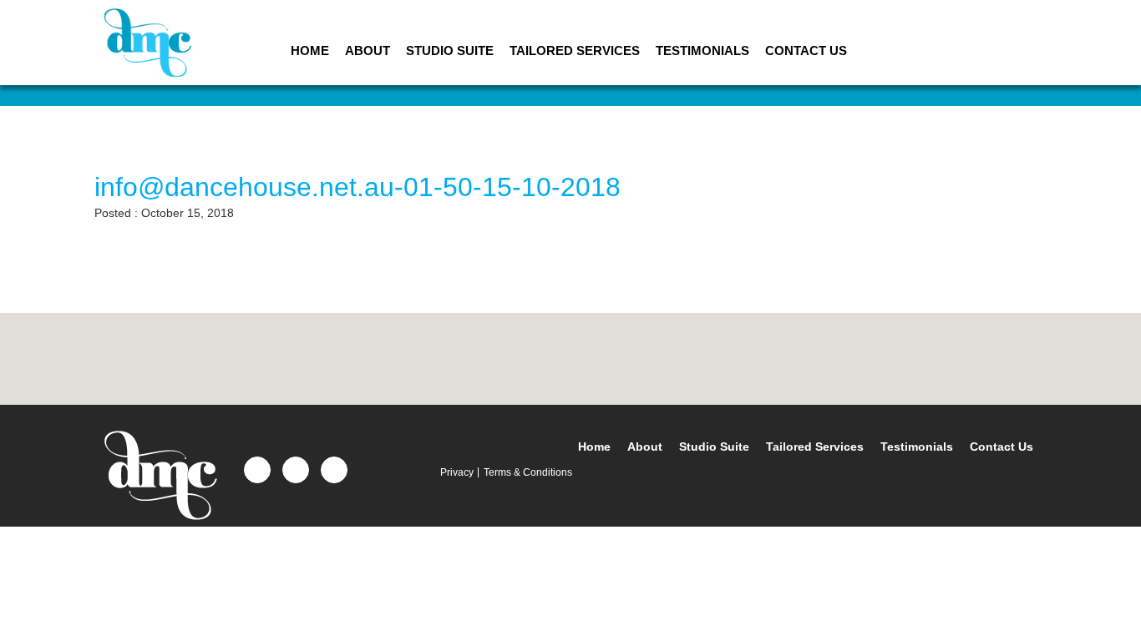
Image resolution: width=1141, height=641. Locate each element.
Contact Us (806, 50)
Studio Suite (450, 50)
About (367, 50)
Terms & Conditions (528, 472)
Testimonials (702, 50)
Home (310, 50)
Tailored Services (575, 50)
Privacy (457, 472)
